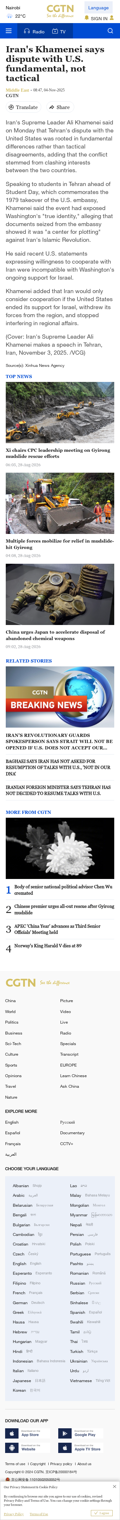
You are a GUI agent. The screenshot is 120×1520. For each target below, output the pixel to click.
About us (84, 1464)
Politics (12, 1022)
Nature (11, 1097)
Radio (38, 31)
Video (65, 1011)
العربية (11, 1154)
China (10, 1000)
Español (12, 1132)
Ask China (69, 1086)
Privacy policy (61, 1464)
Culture (11, 1054)
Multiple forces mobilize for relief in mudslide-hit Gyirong (60, 544)
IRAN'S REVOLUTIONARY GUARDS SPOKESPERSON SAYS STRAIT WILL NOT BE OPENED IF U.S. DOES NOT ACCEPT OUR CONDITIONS (59, 741)
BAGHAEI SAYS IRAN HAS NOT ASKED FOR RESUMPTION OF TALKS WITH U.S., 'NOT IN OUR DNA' (58, 767)
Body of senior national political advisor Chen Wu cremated (63, 890)
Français (13, 1143)
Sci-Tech (13, 1043)
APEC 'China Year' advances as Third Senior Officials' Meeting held (57, 929)
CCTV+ (66, 1143)
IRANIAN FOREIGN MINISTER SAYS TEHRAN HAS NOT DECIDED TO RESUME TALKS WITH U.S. (58, 790)
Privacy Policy (14, 1514)
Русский (67, 1122)
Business (13, 1032)
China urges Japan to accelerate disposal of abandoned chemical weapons (55, 635)
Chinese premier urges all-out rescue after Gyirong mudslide (64, 909)
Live (64, 1022)
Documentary (72, 1132)
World (10, 1011)
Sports (11, 1065)
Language (98, 7)
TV (63, 31)
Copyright (38, 1464)
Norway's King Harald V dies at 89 (48, 945)
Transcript (69, 1054)
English (12, 1122)
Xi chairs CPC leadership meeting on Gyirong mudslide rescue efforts (58, 453)
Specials (68, 1043)
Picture (66, 1000)
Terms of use (15, 1464)
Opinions (13, 1075)
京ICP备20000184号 (61, 1472)
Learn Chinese (73, 1075)
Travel (10, 1086)
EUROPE (68, 1065)
